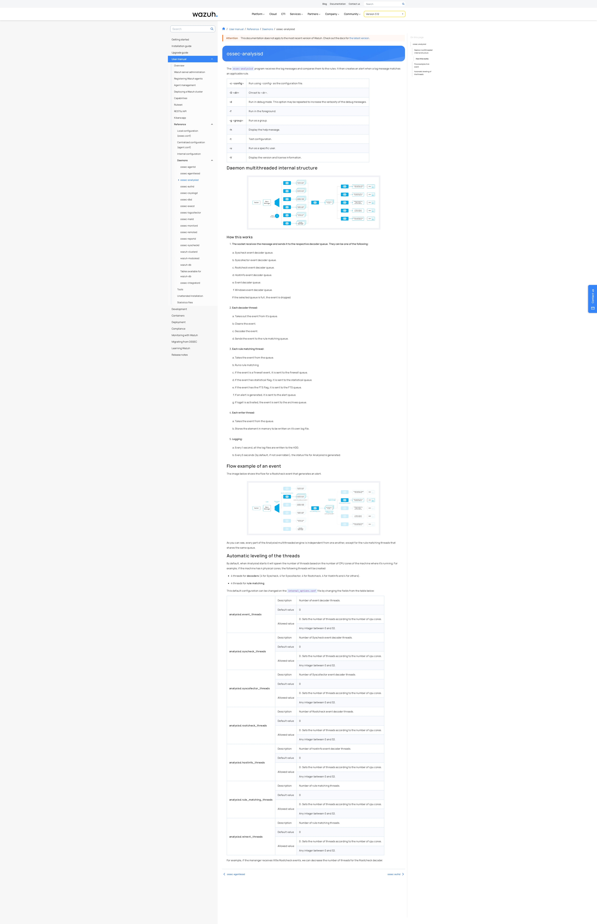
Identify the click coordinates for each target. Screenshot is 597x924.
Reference (193, 123)
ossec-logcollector (190, 212)
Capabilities (180, 98)
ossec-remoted (188, 232)
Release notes (180, 354)
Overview (179, 65)
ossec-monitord (189, 225)
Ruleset (178, 104)
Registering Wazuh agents (188, 78)
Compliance (178, 328)
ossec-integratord (190, 282)
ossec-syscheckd (189, 245)
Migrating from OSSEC (184, 341)
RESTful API (180, 111)
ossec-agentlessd (190, 173)
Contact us (354, 3)
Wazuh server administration (189, 72)
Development (179, 309)
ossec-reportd (188, 238)
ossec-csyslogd (189, 193)
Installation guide (181, 46)
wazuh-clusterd (188, 251)
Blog (324, 3)
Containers (178, 315)
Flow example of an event (421, 65)
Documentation (338, 3)
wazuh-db (185, 264)
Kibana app (180, 117)
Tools (180, 289)
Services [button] (295, 14)
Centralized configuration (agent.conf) (191, 145)
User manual (192, 58)
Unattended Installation (190, 296)
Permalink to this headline (265, 53)
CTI (283, 14)
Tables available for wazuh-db (190, 274)
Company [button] (331, 14)
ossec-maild (187, 219)
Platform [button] (257, 14)
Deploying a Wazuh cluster (188, 91)
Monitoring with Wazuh (185, 335)
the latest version (359, 38)
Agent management (185, 85)
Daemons (194, 159)
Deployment (178, 322)
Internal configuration (189, 153)
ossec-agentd (188, 167)
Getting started (180, 39)
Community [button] (351, 14)
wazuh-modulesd (189, 258)
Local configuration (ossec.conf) (187, 133)
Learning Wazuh (181, 348)
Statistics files (185, 302)
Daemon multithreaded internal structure (423, 51)
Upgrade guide (180, 52)
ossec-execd (187, 206)
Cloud (273, 14)
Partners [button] (313, 14)
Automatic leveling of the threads (422, 72)
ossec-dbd (186, 199)
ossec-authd (187, 186)
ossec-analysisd (189, 180)
